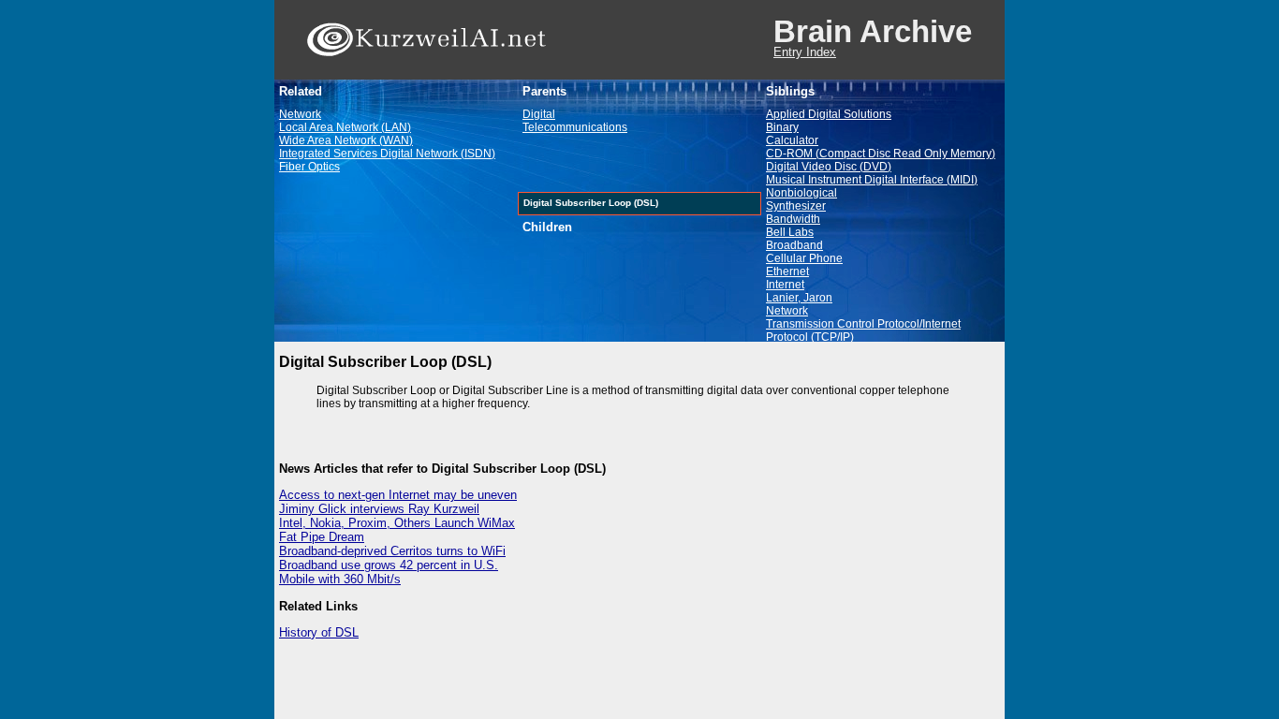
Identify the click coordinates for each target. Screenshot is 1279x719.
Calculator (792, 140)
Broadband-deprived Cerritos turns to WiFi (392, 551)
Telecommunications (574, 127)
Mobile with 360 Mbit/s (340, 579)
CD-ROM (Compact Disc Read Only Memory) (880, 153)
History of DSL (319, 632)
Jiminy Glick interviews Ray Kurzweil (379, 509)
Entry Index (804, 52)
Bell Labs (790, 232)
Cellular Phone (804, 258)
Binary (782, 127)
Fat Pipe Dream (321, 537)
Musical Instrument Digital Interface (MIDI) (872, 179)
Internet (785, 284)
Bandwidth (793, 219)
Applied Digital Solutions (828, 114)
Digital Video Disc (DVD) (828, 166)
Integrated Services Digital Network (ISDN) (387, 153)
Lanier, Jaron (799, 297)
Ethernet (787, 271)
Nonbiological (801, 192)
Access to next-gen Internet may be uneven (398, 495)
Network (300, 114)
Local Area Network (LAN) (345, 127)
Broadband (794, 245)
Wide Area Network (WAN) (346, 140)
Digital (538, 114)
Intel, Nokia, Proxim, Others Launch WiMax (397, 523)
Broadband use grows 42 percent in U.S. (388, 565)
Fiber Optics (309, 166)
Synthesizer (796, 206)
